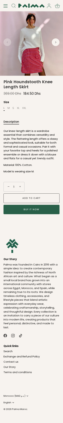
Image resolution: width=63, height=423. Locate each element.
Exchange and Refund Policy (22, 356)
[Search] (14, 6)
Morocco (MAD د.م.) (14, 396)
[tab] (13, 122)
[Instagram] (13, 335)
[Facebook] (5, 335)
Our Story (10, 367)
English (7, 402)
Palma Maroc (19, 409)
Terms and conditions (18, 372)
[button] (7, 42)
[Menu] (5, 6)
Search (8, 351)
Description (11, 121)
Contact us (11, 362)
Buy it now (31, 209)
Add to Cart (31, 198)
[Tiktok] (20, 335)
